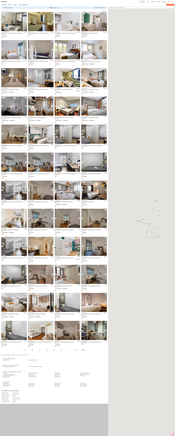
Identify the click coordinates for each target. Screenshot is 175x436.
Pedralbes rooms (31, 374)
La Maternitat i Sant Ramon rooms (8, 374)
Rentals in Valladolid (83, 384)
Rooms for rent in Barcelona (33, 359)
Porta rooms (5, 373)
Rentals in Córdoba (57, 383)
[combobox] (141, 7)
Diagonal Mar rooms (32, 375)
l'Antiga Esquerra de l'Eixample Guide (9, 366)
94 (75, 350)
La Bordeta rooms (57, 373)
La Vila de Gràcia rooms (33, 376)
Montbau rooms (82, 375)
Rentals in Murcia (31, 384)
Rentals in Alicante (83, 383)
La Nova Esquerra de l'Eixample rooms (9, 375)
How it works (153, 1)
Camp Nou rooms (57, 376)
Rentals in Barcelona (6, 359)
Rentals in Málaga (57, 384)
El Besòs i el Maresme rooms (84, 373)
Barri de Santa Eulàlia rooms (33, 373)
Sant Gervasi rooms (6, 376)
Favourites (158, 1)
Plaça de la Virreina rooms (84, 374)
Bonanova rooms (57, 374)
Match (148, 1)
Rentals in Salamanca (6, 384)
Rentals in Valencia (32, 383)
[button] (169, 2)
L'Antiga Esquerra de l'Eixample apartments (36, 366)
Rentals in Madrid (5, 383)
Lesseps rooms (56, 375)
